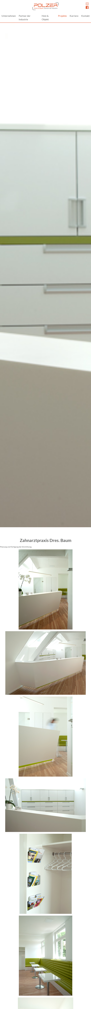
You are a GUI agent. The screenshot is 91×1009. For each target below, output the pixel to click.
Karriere (74, 15)
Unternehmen (9, 15)
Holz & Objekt (45, 17)
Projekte (62, 15)
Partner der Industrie (24, 17)
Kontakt (85, 15)
